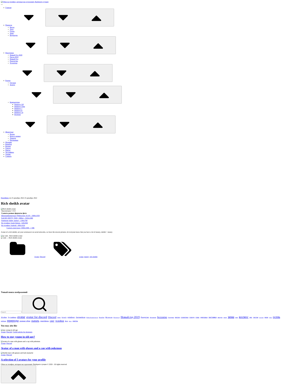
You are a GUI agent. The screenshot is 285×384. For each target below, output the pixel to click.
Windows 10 (18, 112)
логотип (261, 317)
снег (52, 320)
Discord (42, 257)
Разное (7, 81)
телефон (59, 320)
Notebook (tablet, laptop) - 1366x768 (14, 221)
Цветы (7, 150)
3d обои (4, 317)
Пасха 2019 (14, 57)
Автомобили (80, 317)
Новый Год (14, 59)
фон (66, 321)
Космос (8, 146)
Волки (12, 134)
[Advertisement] (142, 180)
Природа (8, 25)
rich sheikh (93, 257)
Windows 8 (18, 110)
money (86, 257)
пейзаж (3, 321)
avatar (81, 257)
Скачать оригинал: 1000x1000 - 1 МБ (20, 228)
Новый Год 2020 (16, 55)
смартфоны (44, 321)
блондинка (171, 317)
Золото (12, 85)
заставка (213, 317)
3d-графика (9, 152)
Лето (11, 29)
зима (231, 317)
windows (71, 317)
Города (8, 148)
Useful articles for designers (22, 332)
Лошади (13, 138)
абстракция (153, 317)
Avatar (36, 257)
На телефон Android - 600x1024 (13, 225)
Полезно (17, 114)
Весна (12, 27)
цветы (75, 321)
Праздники (9, 53)
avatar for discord (36, 317)
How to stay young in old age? (18, 336)
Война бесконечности (92, 317)
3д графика (12, 317)
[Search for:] (11, 312)
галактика (184, 317)
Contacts (8, 156)
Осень (12, 31)
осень (276, 317)
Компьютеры (15, 102)
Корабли (8, 144)
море (266, 317)
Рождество (14, 61)
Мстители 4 (116, 317)
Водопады (14, 35)
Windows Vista (19, 106)
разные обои (25, 321)
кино (236, 317)
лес (250, 317)
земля (225, 317)
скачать (35, 320)
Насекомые (14, 140)
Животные (9, 132)
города (191, 317)
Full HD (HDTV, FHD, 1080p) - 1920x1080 (17, 218)
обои (270, 317)
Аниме (8, 154)
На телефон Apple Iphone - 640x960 (14, 223)
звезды (220, 317)
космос (243, 317)
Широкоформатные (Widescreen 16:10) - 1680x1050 (20, 216)
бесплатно (162, 317)
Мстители (108, 317)
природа (13, 320)
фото (70, 321)
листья (255, 317)
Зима (12, 33)
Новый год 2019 (130, 317)
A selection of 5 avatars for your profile (23, 359)
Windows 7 (18, 108)
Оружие (13, 83)
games (59, 317)
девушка (204, 317)
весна (177, 317)
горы (197, 317)
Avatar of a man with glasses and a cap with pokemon (31, 348)
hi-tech (64, 317)
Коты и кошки (15, 136)
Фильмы (8, 142)
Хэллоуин (13, 63)
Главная (8, 8)
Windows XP (19, 104)
